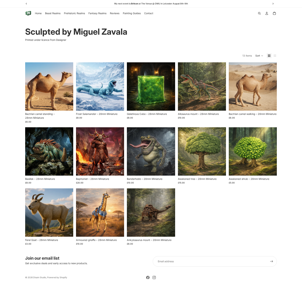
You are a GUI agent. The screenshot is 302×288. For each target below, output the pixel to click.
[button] (259, 56)
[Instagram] (154, 277)
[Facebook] (148, 277)
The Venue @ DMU (150, 3)
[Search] (259, 13)
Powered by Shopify (57, 277)
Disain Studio (39, 277)
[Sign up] (271, 261)
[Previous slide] (30, 86)
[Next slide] (68, 86)
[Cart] (274, 13)
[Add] (68, 105)
